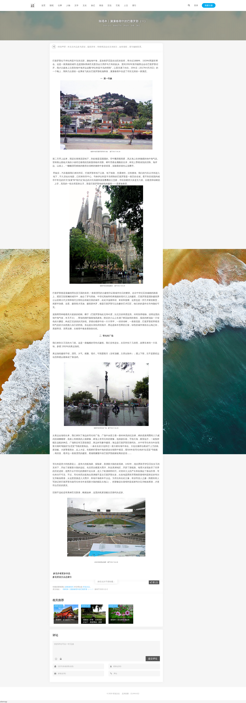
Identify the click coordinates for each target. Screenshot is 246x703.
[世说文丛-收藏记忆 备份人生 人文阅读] (32, 5)
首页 (43, 5)
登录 (196, 5)
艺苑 (118, 5)
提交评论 (152, 658)
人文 (126, 5)
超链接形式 (69, 587)
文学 (76, 5)
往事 (60, 5)
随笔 (52, 5)
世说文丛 (86, 587)
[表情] (56, 659)
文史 (85, 5)
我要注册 (209, 5)
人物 (68, 5)
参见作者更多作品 (61, 573)
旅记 (93, 5)
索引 (134, 5)
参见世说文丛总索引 (62, 577)
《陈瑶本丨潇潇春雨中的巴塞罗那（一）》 (78, 589)
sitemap (3, 701)
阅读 (101, 5)
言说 (109, 5)
